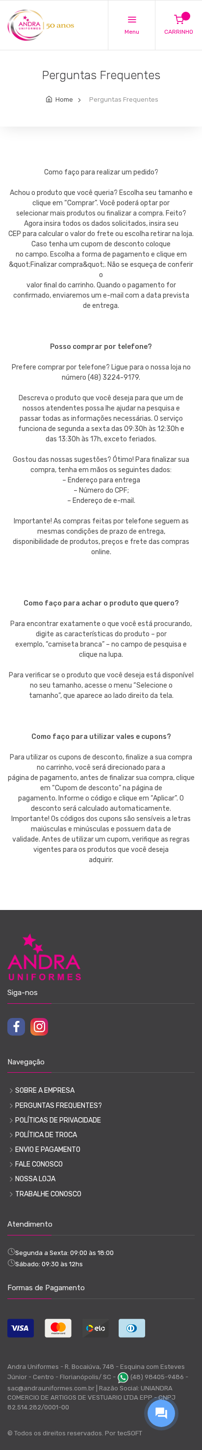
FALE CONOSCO (39, 1164)
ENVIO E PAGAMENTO (47, 1150)
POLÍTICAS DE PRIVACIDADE (58, 1120)
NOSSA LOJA (35, 1179)
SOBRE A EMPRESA (45, 1090)
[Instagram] (39, 1027)
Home (64, 99)
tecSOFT (129, 1433)
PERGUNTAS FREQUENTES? (58, 1106)
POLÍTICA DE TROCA (46, 1135)
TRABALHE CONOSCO (48, 1194)
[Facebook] (16, 1027)
